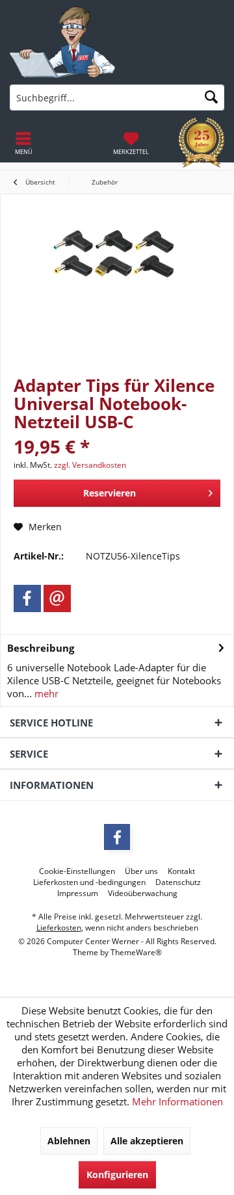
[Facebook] (27, 598)
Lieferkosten (58, 927)
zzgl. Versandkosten (90, 464)
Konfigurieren (117, 1174)
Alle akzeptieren (146, 1141)
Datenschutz (178, 882)
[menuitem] (131, 143)
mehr (45, 693)
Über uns (141, 871)
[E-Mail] (57, 598)
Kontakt (181, 871)
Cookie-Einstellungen (77, 871)
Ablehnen (68, 1141)
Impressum (77, 893)
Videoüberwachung (142, 893)
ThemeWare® (136, 952)
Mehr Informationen (177, 1101)
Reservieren (109, 493)
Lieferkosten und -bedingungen (89, 882)
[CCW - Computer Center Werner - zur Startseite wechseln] (62, 42)
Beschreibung (40, 647)
